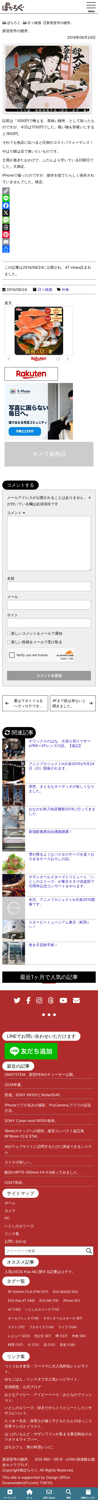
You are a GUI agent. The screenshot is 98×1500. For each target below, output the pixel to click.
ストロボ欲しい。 (19, 1162)
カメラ (10, 1210)
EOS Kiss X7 (21, 1300)
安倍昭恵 (12, 1387)
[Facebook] (49, 205)
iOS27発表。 (15, 1182)
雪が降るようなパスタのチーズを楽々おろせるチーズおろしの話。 (61, 856)
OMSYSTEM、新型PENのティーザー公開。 (40, 1074)
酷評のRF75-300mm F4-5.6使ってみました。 (43, 1172)
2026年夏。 (15, 1084)
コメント (16, 512)
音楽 (67, 1345)
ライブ (67, 1327)
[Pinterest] (49, 234)
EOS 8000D (65, 1292)
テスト (16, 1327)
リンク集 (12, 1233)
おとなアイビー (17, 1394)
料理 (15, 1345)
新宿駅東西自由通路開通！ (50, 831)
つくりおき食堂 (17, 1366)
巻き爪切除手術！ (43, 945)
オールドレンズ (23, 1318)
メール (12, 596)
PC (7, 1218)
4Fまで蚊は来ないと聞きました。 (69, 703)
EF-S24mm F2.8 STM (28, 1292)
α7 (14, 1309)
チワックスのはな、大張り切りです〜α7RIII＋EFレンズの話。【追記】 (60, 743)
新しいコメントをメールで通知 (36, 633)
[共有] (49, 249)
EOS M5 (49, 1300)
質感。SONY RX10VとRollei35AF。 (34, 1095)
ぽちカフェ (14, 1447)
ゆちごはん (14, 1379)
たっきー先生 (15, 1421)
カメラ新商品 (49, 454)
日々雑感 (45, 289)
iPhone (71, 1300)
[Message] (49, 220)
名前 (10, 578)
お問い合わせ (15, 1241)
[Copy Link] (49, 191)
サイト (12, 615)
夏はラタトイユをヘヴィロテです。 (28, 703)
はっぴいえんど (17, 1434)
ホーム (10, 1203)
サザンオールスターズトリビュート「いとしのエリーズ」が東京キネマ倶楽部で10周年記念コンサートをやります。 (61, 881)
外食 (65, 289)
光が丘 (42, 1336)
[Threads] (49, 227)
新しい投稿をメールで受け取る (36, 642)
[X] (49, 212)
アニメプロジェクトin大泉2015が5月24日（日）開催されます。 (61, 765)
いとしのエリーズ (19, 1226)
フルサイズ (41, 1327)
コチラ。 (68, 1271)
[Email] (49, 241)
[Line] (49, 198)
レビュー (19, 1336)
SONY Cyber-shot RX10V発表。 (31, 1120)
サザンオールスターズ (62, 1318)
